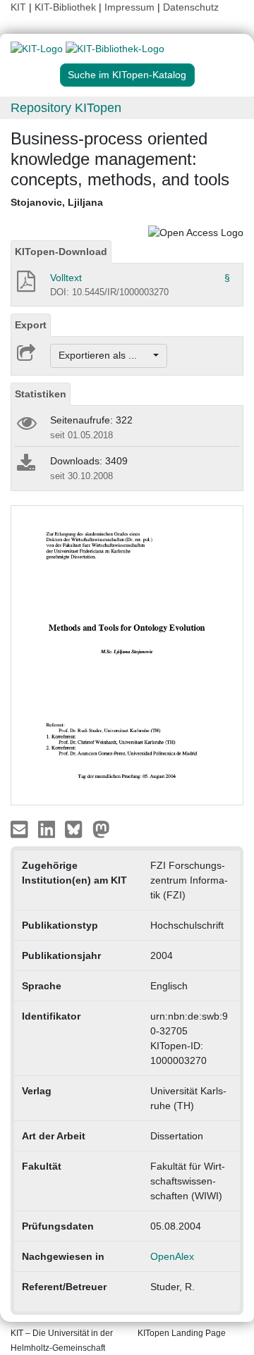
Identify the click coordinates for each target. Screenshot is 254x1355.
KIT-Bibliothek (67, 7)
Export (31, 324)
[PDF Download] (25, 285)
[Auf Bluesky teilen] (77, 828)
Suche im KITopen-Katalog (127, 74)
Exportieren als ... (105, 355)
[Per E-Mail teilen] (21, 828)
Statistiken (40, 394)
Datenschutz (191, 7)
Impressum (129, 7)
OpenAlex (172, 1256)
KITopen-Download (61, 251)
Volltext (66, 277)
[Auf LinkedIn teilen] (48, 828)
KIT (18, 7)
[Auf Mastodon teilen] (101, 828)
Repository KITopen (66, 108)
